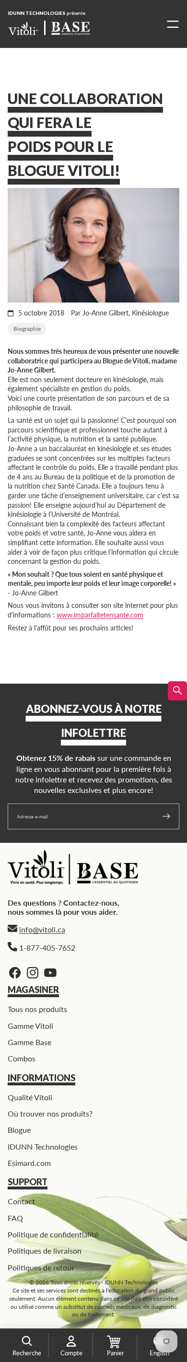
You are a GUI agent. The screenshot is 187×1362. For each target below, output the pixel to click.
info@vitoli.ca (42, 928)
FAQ (15, 1217)
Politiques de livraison (45, 1250)
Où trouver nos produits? (50, 1113)
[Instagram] (32, 973)
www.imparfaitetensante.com (100, 615)
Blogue (19, 1129)
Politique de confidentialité (53, 1234)
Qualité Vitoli (30, 1096)
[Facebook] (15, 973)
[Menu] (170, 24)
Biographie (27, 328)
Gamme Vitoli (30, 1025)
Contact (21, 1201)
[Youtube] (50, 973)
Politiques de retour (41, 1267)
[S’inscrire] (166, 816)
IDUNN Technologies (43, 1146)
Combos (21, 1058)
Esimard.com (29, 1162)
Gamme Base (29, 1042)
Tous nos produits (37, 1008)
